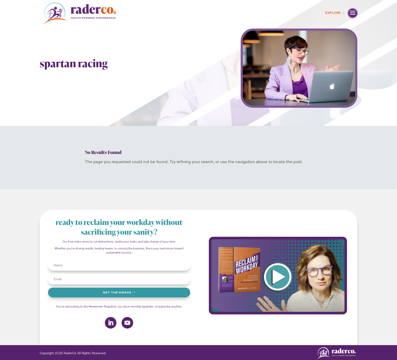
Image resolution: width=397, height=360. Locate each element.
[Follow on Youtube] (127, 323)
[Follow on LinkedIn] (110, 323)
